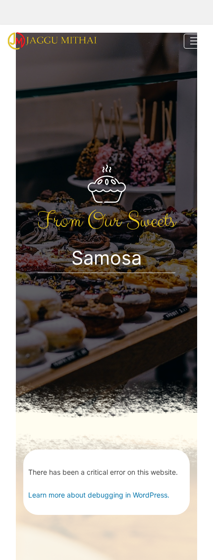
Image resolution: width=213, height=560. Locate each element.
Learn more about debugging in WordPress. (98, 495)
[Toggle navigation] (195, 41)
